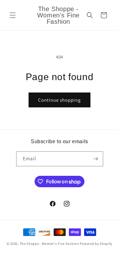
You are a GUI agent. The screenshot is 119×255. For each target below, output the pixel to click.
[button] (13, 15)
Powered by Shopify (96, 243)
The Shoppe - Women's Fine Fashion (49, 243)
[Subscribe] (96, 158)
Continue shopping (59, 100)
